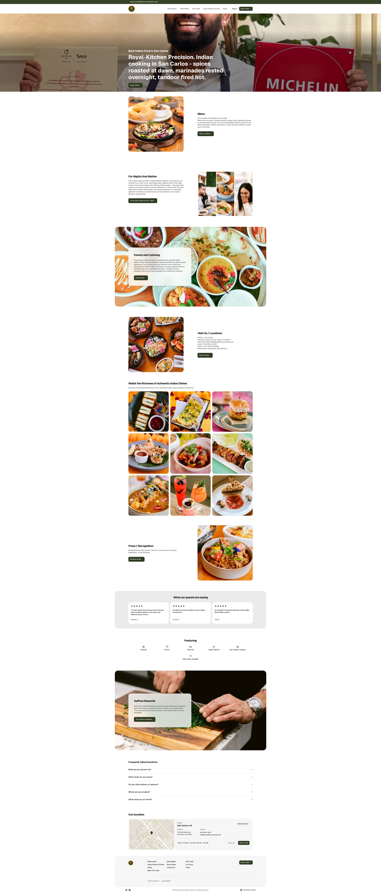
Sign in (234, 9)
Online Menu (184, 9)
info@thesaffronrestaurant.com (210, 835)
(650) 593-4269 (205, 832)
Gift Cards (196, 9)
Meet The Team (153, 870)
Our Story (189, 865)
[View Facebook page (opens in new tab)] (126, 890)
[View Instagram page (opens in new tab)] (129, 890)
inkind (150, 867)
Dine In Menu (171, 865)
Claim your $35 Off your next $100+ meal (144, 2)
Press (188, 867)
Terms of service (153, 881)
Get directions (242, 824)
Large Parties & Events (211, 9)
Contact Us (171, 867)
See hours (231, 843)
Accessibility (166, 881)
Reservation (172, 9)
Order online (243, 843)
